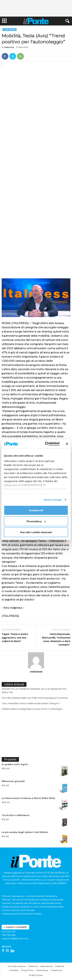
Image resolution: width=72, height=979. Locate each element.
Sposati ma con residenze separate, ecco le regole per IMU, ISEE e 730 (34, 690)
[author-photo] (36, 660)
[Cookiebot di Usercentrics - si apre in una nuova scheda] (45, 444)
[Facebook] (5, 56)
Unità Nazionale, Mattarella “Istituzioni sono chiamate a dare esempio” (56, 639)
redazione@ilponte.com (15, 938)
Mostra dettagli (53, 499)
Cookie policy (42, 970)
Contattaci (14, 970)
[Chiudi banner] (67, 444)
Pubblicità (59, 966)
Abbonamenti (47, 966)
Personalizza (34, 521)
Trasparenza (56, 970)
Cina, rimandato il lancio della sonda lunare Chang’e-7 (31, 703)
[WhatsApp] (20, 56)
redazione (9, 47)
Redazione (33, 966)
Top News (9, 29)
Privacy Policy (27, 970)
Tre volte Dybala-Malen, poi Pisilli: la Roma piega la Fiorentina (35, 697)
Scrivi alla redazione (17, 966)
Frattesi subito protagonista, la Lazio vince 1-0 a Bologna (32, 708)
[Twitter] (12, 56)
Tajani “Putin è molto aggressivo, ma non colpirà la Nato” (15, 637)
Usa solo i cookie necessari (36, 532)
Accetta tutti (36, 510)
